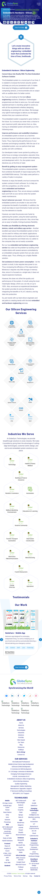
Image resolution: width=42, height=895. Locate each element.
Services (21, 728)
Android (12, 647)
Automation (34, 821)
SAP (34, 800)
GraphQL (21, 810)
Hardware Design (34, 856)
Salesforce (34, 805)
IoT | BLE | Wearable (23, 628)
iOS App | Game (7, 803)
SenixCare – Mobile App (15, 633)
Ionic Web (7, 862)
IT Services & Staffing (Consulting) (21, 791)
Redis (20, 852)
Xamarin (7, 819)
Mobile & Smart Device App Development (21, 764)
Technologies (21, 730)
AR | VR (34, 831)
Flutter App (30, 647)
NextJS (20, 817)
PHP (7, 835)
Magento (21, 825)
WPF (7, 857)
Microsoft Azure (21, 864)
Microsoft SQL (20, 845)
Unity (7, 815)
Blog (21, 745)
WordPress (20, 822)
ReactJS (7, 846)
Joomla (20, 827)
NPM (7, 860)
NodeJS (20, 805)
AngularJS (7, 848)
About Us (21, 725)
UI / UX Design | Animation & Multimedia (21, 771)
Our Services (10, 9)
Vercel (21, 869)
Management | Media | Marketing (21, 786)
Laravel (20, 807)
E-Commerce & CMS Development (21, 769)
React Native (7, 812)
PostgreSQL (21, 850)
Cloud (34, 833)
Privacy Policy (8, 876)
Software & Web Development (21, 766)
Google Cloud (21, 862)
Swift (18, 647)
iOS (7, 647)
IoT (34, 824)
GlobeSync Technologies (18, 873)
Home (4, 9)
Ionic (7, 817)
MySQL (20, 842)
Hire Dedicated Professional (21, 762)
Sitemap (25, 876)
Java (23, 647)
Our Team (21, 742)
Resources (21, 747)
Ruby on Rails (7, 838)
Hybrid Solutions (7, 840)
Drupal (21, 830)
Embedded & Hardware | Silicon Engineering (21, 779)
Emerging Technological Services (21, 774)
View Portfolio (19, 667)
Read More (9, 652)
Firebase (20, 867)
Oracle (21, 847)
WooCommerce (21, 835)
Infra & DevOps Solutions (21, 781)
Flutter (7, 810)
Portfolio (21, 737)
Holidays (21, 749)
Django (20, 815)
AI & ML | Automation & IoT (21, 776)
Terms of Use (17, 876)
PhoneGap (7, 822)
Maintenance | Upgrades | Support (21, 788)
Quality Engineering (21, 784)
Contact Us (21, 754)
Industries (21, 732)
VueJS (7, 851)
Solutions (21, 735)
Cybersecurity (34, 835)
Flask (20, 812)
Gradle (34, 803)
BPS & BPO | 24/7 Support (21, 793)
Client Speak (21, 740)
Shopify (20, 832)
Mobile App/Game (11, 628)
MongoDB (21, 840)
